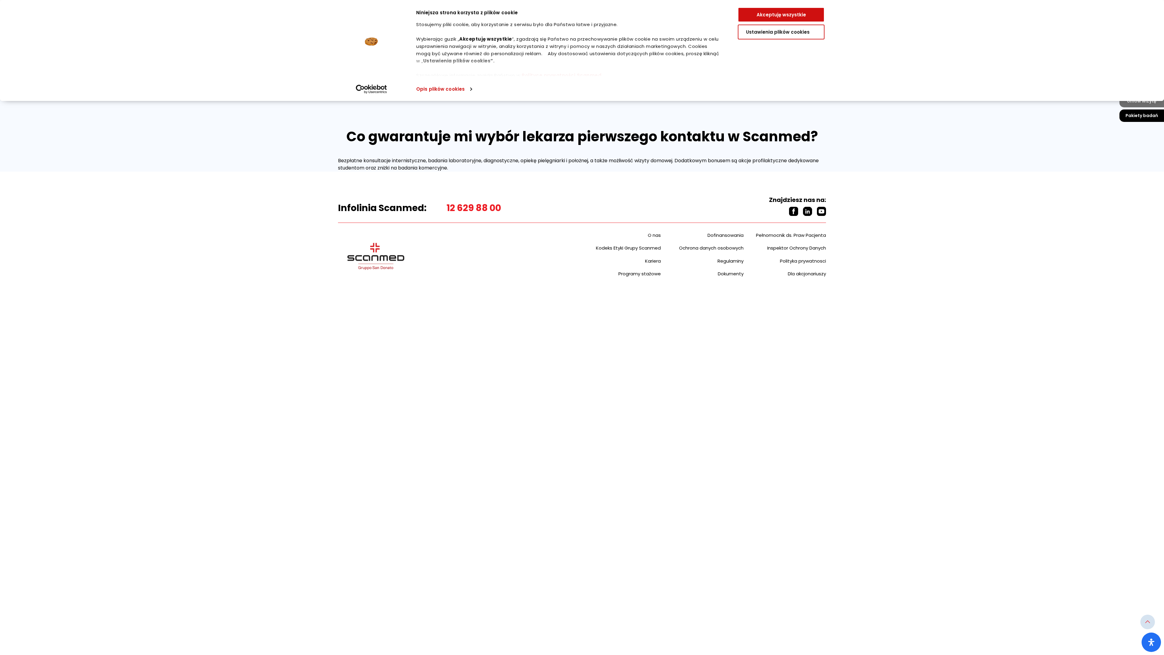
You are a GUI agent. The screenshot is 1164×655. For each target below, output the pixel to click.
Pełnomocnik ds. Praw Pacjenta (791, 235)
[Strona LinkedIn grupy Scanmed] (807, 211)
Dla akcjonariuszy (807, 273)
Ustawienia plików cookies (778, 32)
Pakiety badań (1142, 116)
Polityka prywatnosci (803, 261)
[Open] (1151, 642)
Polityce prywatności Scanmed (561, 75)
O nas (654, 235)
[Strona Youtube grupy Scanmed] (821, 211)
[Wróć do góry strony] (1147, 622)
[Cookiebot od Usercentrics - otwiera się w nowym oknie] (371, 89)
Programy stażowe (639, 273)
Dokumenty (731, 273)
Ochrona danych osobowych (711, 248)
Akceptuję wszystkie (781, 15)
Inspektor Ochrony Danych (796, 248)
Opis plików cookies (440, 89)
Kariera (653, 261)
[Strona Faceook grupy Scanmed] (793, 211)
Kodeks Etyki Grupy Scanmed (628, 248)
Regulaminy (730, 261)
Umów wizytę (1141, 101)
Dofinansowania (725, 235)
